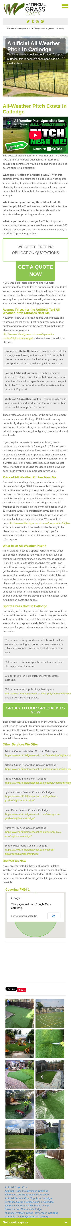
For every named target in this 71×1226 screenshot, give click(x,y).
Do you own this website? (24, 916)
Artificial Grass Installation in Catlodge (26, 1190)
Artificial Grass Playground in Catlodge (27, 1216)
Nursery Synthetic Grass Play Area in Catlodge (31, 1212)
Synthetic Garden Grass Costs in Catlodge (29, 1201)
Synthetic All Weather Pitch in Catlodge (27, 1205)
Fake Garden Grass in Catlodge (23, 1209)
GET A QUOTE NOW (35, 270)
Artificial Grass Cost (16, 1187)
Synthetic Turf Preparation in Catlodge (27, 1194)
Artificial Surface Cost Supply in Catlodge (28, 1198)
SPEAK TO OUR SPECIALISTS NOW (35, 710)
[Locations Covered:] (4, 5)
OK (53, 915)
